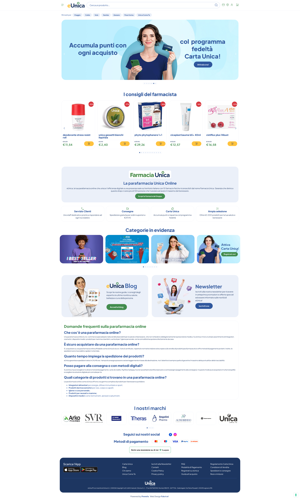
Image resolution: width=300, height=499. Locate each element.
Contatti (155, 467)
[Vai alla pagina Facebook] (170, 435)
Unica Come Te (144, 15)
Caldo (87, 15)
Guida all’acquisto (189, 474)
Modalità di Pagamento (191, 467)
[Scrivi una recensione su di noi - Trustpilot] (150, 449)
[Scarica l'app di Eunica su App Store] (71, 470)
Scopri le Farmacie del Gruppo (150, 196)
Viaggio (77, 15)
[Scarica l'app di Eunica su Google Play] (89, 470)
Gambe (106, 15)
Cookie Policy (157, 470)
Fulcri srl (165, 496)
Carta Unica (127, 464)
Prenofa (145, 496)
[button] (64, 54)
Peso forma (128, 15)
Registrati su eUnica (190, 470)
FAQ (183, 464)
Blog (124, 467)
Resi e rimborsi (216, 474)
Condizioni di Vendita (219, 467)
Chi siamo (126, 470)
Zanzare (117, 15)
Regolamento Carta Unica (221, 464)
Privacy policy (157, 474)
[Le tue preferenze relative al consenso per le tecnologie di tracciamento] (296, 495)
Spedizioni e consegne (220, 470)
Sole (96, 15)
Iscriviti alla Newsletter (161, 464)
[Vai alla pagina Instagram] (175, 435)
